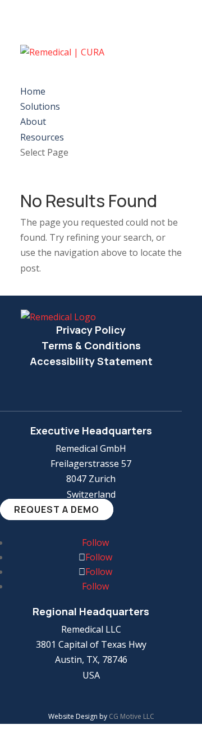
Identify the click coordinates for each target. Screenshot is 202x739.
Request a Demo (56, 509)
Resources (42, 137)
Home (32, 91)
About (33, 121)
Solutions (40, 106)
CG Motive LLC (131, 716)
